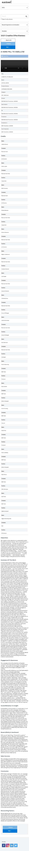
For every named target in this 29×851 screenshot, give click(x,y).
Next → (8, 47)
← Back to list (8, 40)
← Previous (8, 43)
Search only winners (7, 19)
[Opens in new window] (3, 845)
